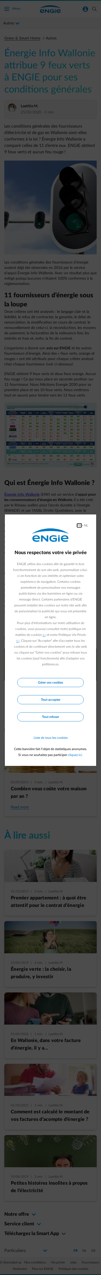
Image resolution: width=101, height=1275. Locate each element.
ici (44, 634)
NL (86, 525)
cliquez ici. (75, 755)
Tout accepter (50, 699)
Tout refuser (50, 716)
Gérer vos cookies (50, 682)
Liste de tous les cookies (51, 737)
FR (79, 525)
